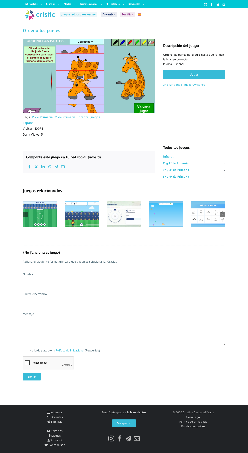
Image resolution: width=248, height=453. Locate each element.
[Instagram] (111, 438)
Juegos (95, 117)
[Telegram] (56, 167)
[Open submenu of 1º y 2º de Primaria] (223, 163)
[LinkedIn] (43, 167)
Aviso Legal (193, 417)
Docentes (56, 417)
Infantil (83, 117)
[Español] (139, 14)
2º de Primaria (64, 117)
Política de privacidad (193, 421)
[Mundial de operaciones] (40, 214)
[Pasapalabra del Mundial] (124, 214)
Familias (56, 421)
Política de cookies (193, 426)
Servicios (56, 431)
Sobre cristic (56, 445)
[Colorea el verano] (208, 214)
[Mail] (137, 438)
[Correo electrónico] (63, 167)
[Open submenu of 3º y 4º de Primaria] (223, 170)
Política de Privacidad (70, 350)
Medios (56, 435)
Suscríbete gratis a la (124, 412)
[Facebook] (29, 167)
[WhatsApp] (50, 167)
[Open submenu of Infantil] (223, 156)
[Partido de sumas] (82, 214)
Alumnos (56, 412)
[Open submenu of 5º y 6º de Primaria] (223, 176)
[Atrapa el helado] (166, 214)
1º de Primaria (41, 117)
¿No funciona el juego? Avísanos (184, 85)
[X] (36, 167)
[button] (25, 214)
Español (29, 123)
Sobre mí (56, 440)
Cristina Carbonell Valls (198, 412)
